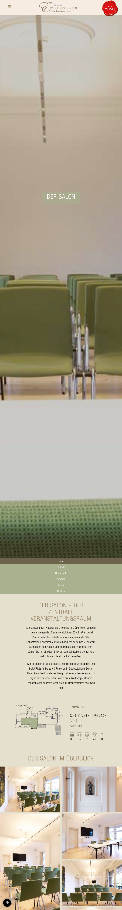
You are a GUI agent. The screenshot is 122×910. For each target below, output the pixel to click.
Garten (61, 591)
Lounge (61, 566)
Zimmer (61, 578)
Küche (61, 584)
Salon (61, 561)
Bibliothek (61, 573)
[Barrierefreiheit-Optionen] (7, 903)
